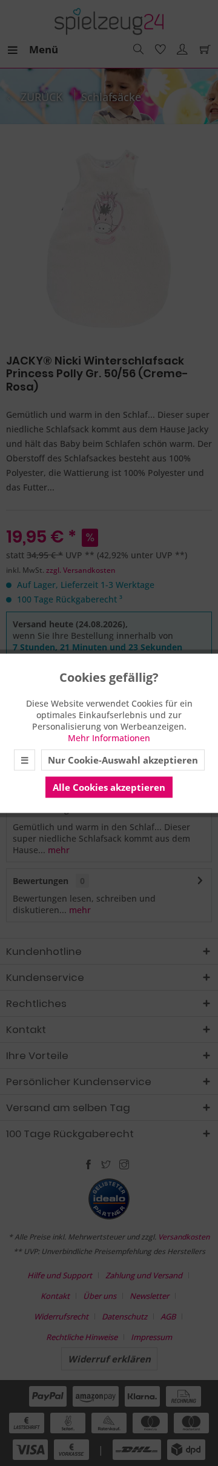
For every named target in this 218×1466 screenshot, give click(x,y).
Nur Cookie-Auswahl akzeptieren (123, 759)
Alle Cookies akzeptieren (109, 787)
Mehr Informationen (109, 737)
